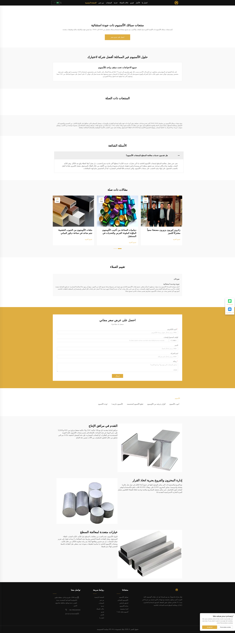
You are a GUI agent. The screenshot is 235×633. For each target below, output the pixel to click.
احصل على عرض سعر (117, 37)
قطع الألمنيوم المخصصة (135, 404)
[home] (176, 2)
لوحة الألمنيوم (102, 404)
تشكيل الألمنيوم (123, 597)
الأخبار (138, 3)
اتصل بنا (144, 3)
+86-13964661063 (74, 610)
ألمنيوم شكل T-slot (122, 612)
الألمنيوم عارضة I (117, 404)
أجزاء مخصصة (124, 609)
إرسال (117, 376)
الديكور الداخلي (123, 603)
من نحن (101, 3)
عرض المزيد (176, 239)
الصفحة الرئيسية (90, 3)
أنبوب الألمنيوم (174, 404)
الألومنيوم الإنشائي (123, 600)
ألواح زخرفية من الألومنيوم (156, 404)
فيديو (132, 3)
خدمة (116, 3)
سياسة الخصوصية (102, 629)
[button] (120, 248)
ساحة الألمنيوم (124, 606)
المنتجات (109, 3)
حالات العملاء (124, 3)
